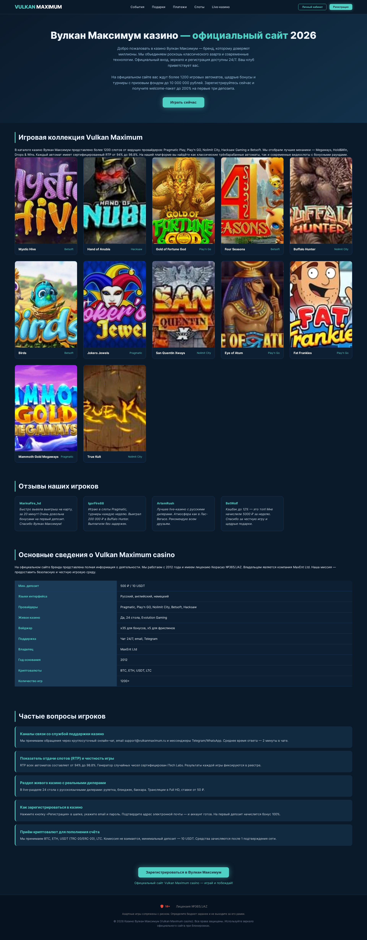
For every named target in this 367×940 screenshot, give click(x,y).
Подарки (158, 7)
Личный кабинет (312, 7)
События (137, 7)
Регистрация (341, 7)
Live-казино (221, 7)
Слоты (199, 7)
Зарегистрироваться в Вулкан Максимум (183, 872)
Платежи (180, 7)
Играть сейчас (183, 102)
